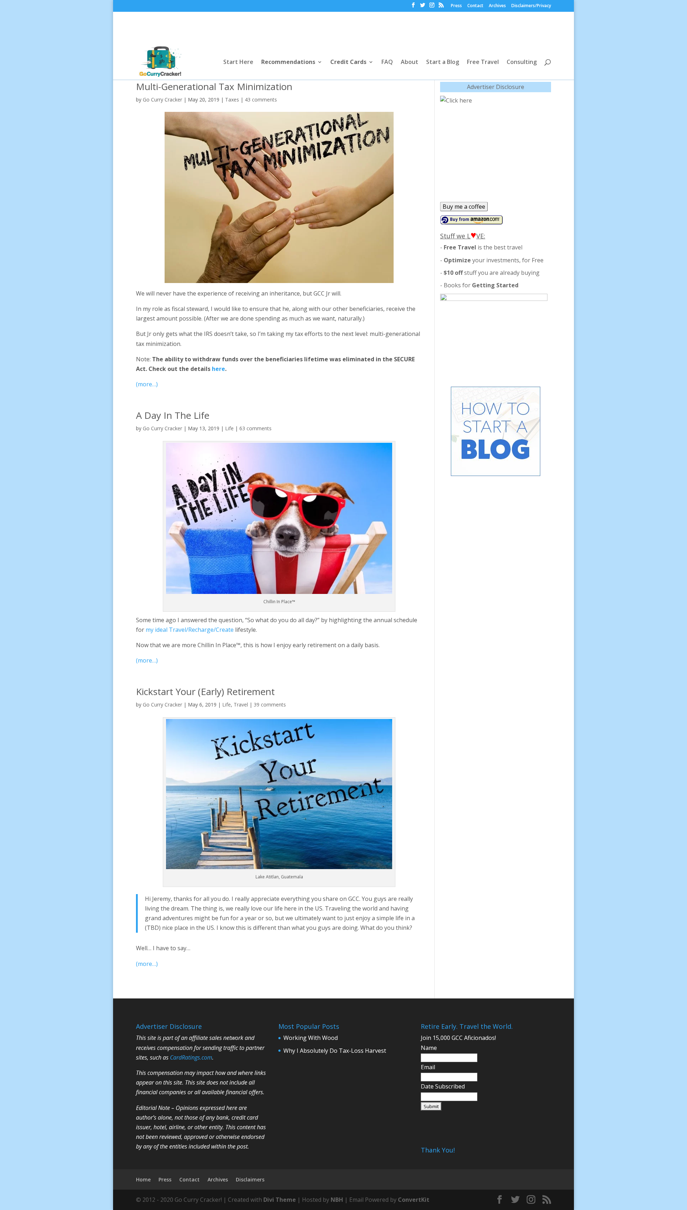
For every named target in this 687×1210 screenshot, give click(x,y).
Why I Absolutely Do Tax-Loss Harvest (334, 1051)
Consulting (522, 62)
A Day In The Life (172, 415)
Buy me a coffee (464, 206)
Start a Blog (442, 62)
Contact (475, 6)
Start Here (238, 62)
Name (429, 1048)
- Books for (479, 285)
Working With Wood (310, 1038)
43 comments (261, 99)
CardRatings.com (191, 1057)
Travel (241, 704)
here (218, 369)
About (409, 62)
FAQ (387, 62)
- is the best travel (481, 247)
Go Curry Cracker (162, 99)
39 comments (270, 704)
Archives (497, 6)
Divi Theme (279, 1200)
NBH (337, 1200)
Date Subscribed (443, 1086)
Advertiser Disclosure (495, 87)
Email (428, 1067)
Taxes (232, 99)
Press (456, 6)
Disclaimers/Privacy (531, 6)
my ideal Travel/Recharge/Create (190, 630)
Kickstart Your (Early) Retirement (205, 691)
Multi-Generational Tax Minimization (214, 86)
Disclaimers (250, 1179)
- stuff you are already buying (490, 273)
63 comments (255, 428)
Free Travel (483, 62)
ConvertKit (413, 1200)
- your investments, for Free (492, 260)
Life (229, 428)
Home (143, 1179)
